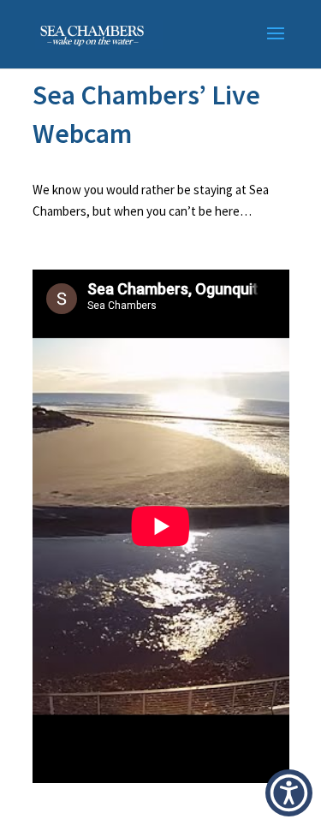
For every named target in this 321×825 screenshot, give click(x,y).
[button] (288, 792)
